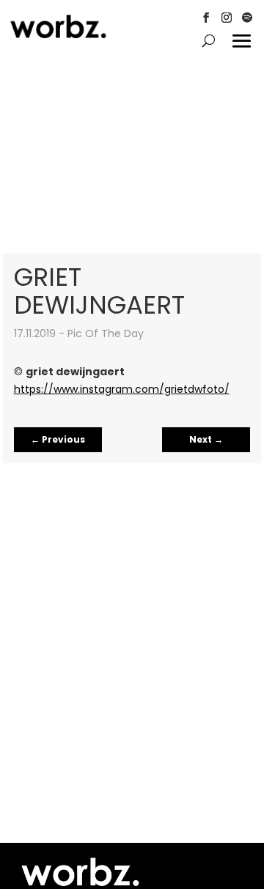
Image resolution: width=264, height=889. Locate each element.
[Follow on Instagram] (226, 17)
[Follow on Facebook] (206, 17)
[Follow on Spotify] (247, 17)
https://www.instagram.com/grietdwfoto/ (122, 389)
